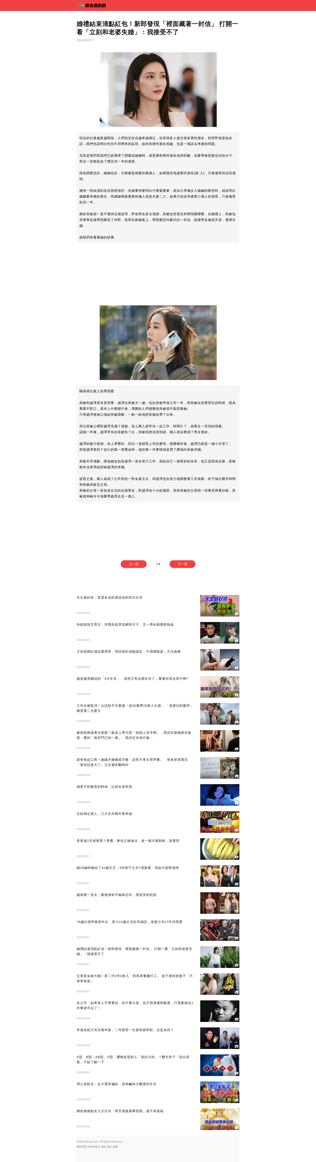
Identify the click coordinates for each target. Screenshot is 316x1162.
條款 (103, 1146)
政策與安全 (94, 1146)
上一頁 (134, 564)
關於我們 (82, 1146)
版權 (115, 1146)
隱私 (109, 1146)
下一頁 (182, 564)
